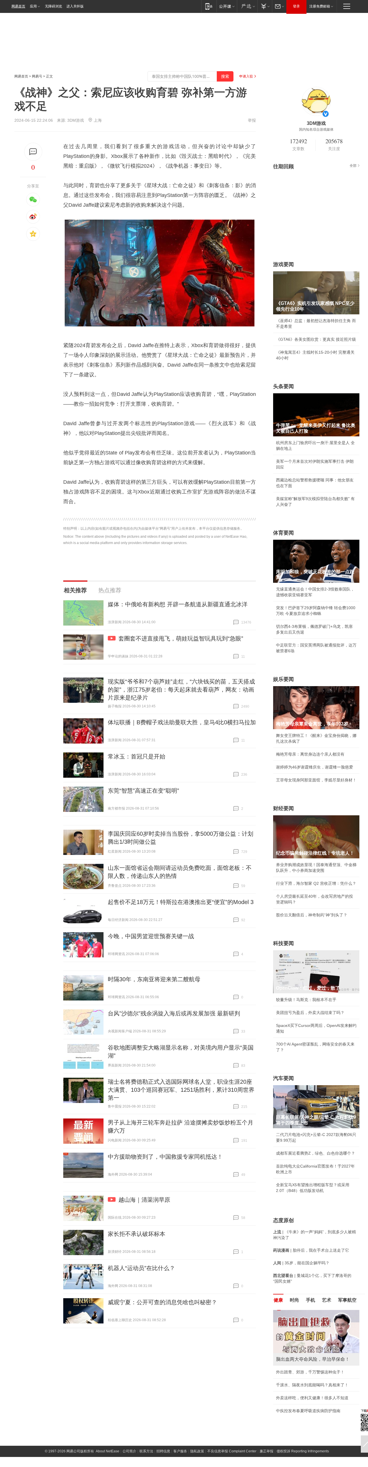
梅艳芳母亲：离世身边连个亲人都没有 (310, 754)
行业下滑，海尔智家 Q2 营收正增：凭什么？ (316, 883)
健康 (278, 1300)
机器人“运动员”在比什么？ (141, 1268)
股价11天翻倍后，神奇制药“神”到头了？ (311, 915)
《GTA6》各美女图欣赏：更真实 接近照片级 (316, 339)
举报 (252, 120)
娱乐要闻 (283, 679)
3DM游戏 (75, 120)
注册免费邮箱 (319, 6)
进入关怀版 (75, 6)
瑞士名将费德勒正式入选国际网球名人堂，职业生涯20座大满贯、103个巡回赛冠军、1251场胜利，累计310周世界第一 (181, 1090)
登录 (296, 6)
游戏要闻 (283, 264)
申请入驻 (246, 76)
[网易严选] (247, 6)
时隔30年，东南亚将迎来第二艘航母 (154, 979)
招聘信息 (163, 1451)
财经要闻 (283, 808)
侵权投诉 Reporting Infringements (303, 1451)
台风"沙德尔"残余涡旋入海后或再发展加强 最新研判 (174, 1013)
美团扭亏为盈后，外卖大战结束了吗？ (310, 1012)
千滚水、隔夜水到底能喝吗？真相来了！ (312, 1385)
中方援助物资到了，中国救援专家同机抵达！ (165, 1157)
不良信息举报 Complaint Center (231, 1451)
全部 (353, 166)
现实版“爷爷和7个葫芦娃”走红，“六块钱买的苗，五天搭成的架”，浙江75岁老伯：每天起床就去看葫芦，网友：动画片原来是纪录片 (181, 689)
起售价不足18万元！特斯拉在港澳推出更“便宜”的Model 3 (181, 902)
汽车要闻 (283, 1078)
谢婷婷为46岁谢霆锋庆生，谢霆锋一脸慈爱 (314, 767)
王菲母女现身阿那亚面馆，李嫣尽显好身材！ (316, 780)
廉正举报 (266, 1451)
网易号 (37, 76)
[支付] (264, 6)
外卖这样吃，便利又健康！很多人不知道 (312, 1398)
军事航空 (347, 1300)
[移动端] (208, 6)
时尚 (294, 1300)
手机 (310, 1300)
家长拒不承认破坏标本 (136, 1234)
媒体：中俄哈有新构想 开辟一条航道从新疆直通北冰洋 (178, 604)
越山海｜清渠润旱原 (144, 1200)
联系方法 (146, 1451)
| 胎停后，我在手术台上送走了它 (311, 1250)
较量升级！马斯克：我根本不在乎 (306, 999)
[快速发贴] (33, 152)
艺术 (326, 1300)
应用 (33, 6)
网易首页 (18, 6)
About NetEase (107, 1451)
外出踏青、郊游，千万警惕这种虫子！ (310, 1372)
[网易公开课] (226, 6)
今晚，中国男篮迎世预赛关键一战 (151, 936)
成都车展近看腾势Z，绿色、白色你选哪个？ (315, 1153)
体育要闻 (283, 533)
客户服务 (180, 1451)
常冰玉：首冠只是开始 (136, 756)
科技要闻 (283, 943)
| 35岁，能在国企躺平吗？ (301, 1263)
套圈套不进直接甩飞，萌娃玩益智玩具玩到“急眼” (180, 638)
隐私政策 (197, 1451)
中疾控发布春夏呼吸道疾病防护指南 (308, 1410)
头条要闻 (283, 386)
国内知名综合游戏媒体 (316, 129)
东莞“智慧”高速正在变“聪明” (143, 790)
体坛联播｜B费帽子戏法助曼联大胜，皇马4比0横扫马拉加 (182, 722)
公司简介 (129, 1451)
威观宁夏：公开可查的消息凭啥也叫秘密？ (162, 1302)
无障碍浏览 (53, 6)
